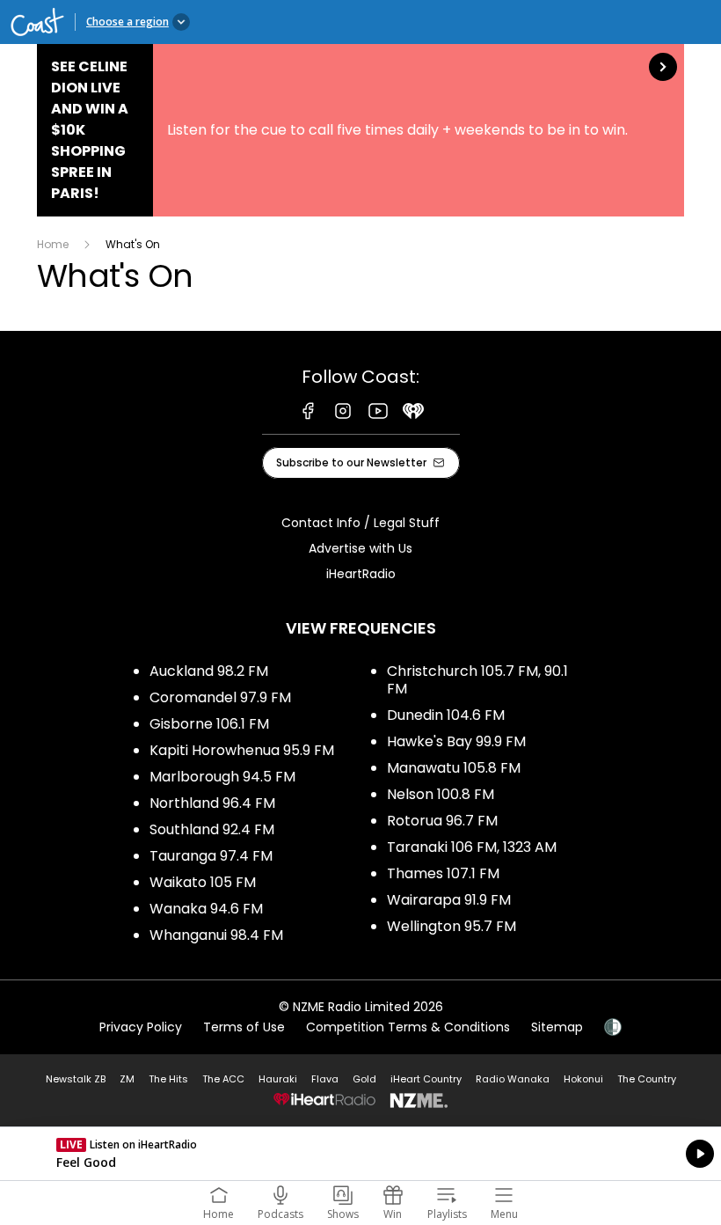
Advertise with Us (360, 548)
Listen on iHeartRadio (360, 1153)
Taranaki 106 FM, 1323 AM (472, 847)
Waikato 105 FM (202, 882)
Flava (325, 1079)
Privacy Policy (140, 1027)
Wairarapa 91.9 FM (449, 900)
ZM (127, 1079)
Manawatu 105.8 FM (454, 768)
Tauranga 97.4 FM (211, 856)
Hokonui (583, 1079)
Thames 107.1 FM (443, 873)
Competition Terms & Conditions (408, 1027)
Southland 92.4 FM (211, 829)
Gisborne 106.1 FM (209, 724)
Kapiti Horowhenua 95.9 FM (241, 750)
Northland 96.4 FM (212, 803)
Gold (364, 1079)
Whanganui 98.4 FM (216, 935)
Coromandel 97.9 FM (220, 697)
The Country (646, 1079)
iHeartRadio (361, 574)
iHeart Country (426, 1079)
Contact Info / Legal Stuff (360, 523)
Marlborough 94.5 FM (222, 777)
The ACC (223, 1079)
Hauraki (278, 1079)
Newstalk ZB (76, 1079)
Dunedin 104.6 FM (446, 715)
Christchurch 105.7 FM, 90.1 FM (477, 680)
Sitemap (557, 1027)
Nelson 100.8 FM (440, 794)
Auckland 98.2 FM (208, 671)
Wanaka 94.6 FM (206, 909)
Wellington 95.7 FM (451, 926)
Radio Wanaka (513, 1079)
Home (53, 244)
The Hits (168, 1079)
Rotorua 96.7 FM (442, 821)
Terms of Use (244, 1027)
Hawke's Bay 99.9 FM (456, 741)
